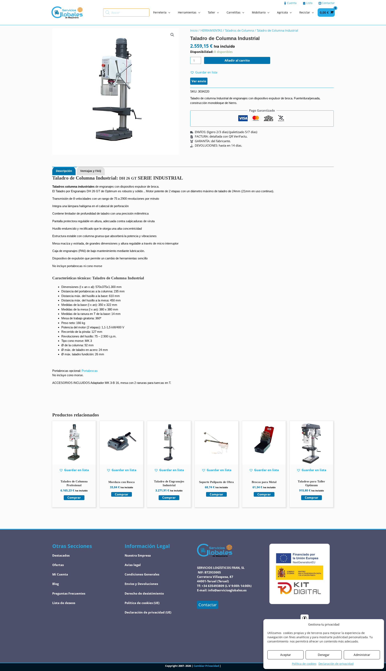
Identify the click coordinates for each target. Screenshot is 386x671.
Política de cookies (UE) (142, 603)
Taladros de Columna (239, 30)
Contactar (207, 604)
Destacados (61, 555)
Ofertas (58, 565)
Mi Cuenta (60, 574)
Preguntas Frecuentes (68, 593)
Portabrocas (90, 370)
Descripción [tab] (64, 171)
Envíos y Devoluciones (141, 584)
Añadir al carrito (237, 60)
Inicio (194, 30)
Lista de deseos (63, 603)
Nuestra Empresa (138, 555)
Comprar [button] (74, 497)
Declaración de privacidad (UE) (148, 612)
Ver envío (199, 81)
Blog (55, 584)
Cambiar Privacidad (206, 666)
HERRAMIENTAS (211, 30)
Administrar (362, 655)
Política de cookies (304, 664)
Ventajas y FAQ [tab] (90, 171)
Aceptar (285, 655)
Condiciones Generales (142, 574)
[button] (172, 34)
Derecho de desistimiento (144, 593)
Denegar (324, 655)
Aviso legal (133, 565)
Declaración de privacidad (336, 664)
